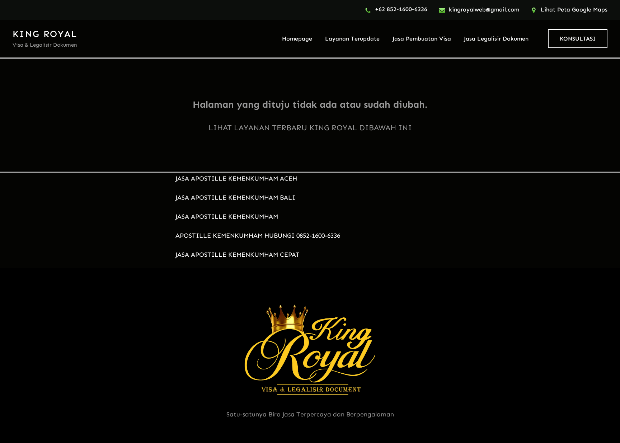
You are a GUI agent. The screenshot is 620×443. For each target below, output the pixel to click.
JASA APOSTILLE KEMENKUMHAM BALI (235, 197)
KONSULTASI (578, 38)
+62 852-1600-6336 (401, 9)
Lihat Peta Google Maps (574, 9)
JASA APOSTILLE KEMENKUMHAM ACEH (236, 178)
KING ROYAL (45, 33)
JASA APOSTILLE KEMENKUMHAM (226, 216)
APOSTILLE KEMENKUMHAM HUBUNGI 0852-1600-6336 (257, 235)
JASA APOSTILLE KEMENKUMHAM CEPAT (237, 254)
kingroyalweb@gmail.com (484, 9)
